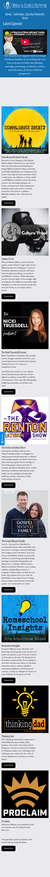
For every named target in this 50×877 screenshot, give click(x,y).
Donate (2, 437)
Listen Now (8, 203)
